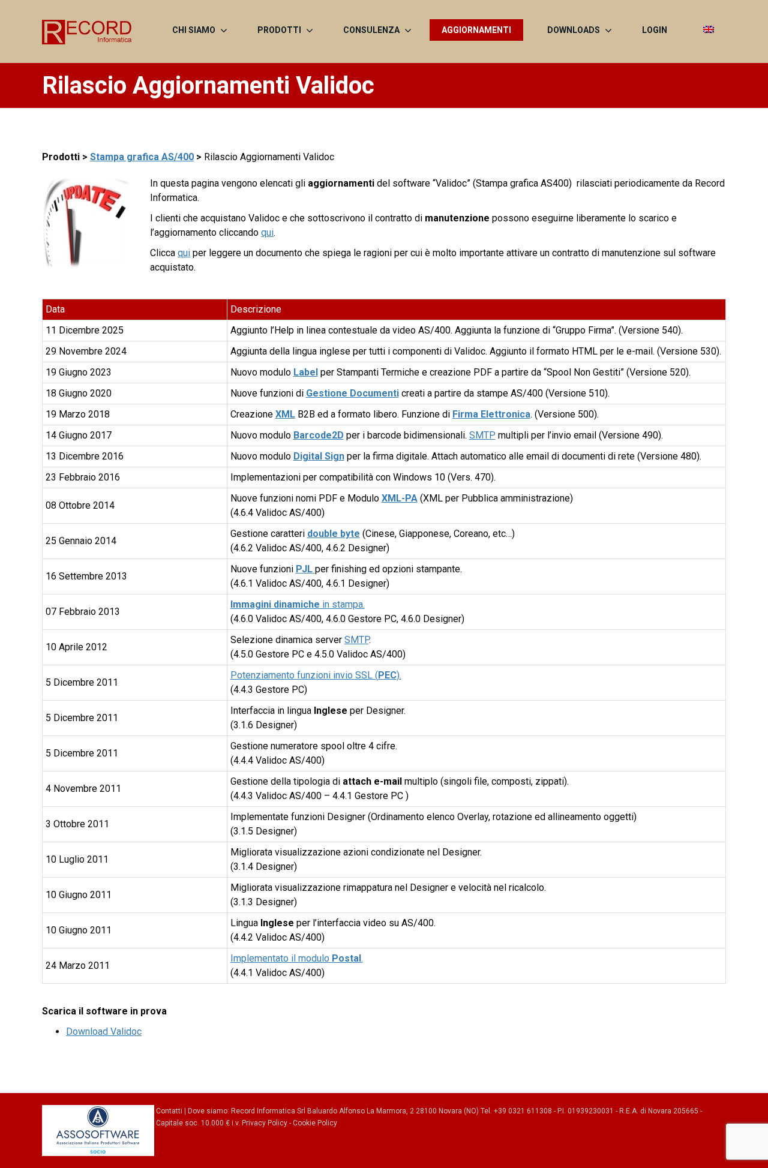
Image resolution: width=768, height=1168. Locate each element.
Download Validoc (104, 1031)
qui (267, 232)
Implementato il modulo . (296, 958)
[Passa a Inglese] (708, 30)
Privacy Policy (264, 1123)
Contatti (169, 1111)
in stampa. (297, 604)
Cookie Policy (315, 1123)
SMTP (482, 435)
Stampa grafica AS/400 (142, 157)
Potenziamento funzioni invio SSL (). (315, 675)
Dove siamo (207, 1111)
